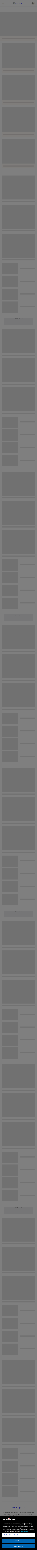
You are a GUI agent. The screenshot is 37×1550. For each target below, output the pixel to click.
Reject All (18, 1540)
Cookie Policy (24, 1531)
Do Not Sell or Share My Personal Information (18, 1535)
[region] (18, 1533)
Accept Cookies (18, 1546)
